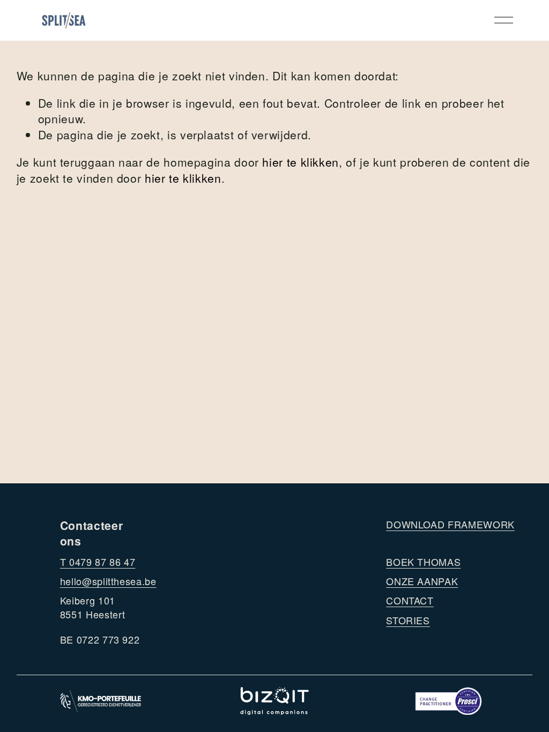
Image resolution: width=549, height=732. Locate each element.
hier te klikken (300, 162)
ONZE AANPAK (422, 581)
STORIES (407, 620)
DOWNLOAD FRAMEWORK (450, 524)
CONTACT (409, 600)
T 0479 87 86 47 (98, 562)
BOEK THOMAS (423, 562)
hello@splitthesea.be (108, 581)
